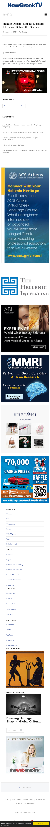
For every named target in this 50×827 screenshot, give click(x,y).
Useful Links (10, 585)
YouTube (9, 635)
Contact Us (10, 593)
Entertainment (11, 544)
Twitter (8, 630)
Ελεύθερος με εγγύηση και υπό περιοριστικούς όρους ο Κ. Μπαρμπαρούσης (20, 138)
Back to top (26, 787)
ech (8, 539)
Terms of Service (28, 800)
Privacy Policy (11, 604)
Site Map (9, 614)
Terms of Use (11, 609)
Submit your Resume (14, 570)
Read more (12, 730)
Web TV (9, 598)
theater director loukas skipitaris (14, 106)
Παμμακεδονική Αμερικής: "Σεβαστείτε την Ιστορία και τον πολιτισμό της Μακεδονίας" (24, 151)
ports (9, 529)
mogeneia (11, 524)
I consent (40, 824)
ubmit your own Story (15, 565)
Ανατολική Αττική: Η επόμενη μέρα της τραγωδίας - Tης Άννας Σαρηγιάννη (21, 126)
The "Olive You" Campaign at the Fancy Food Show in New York (22, 132)
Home (7, 800)
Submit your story (29, 803)
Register (9, 554)
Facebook (10, 625)
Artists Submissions (13, 580)
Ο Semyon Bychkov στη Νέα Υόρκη (13, 145)
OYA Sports (12, 534)
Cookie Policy (16, 800)
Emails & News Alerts (14, 575)
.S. (9, 519)
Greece (9, 514)
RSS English (10, 640)
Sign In (9, 560)
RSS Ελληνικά (11, 645)
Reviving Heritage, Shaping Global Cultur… (23, 719)
